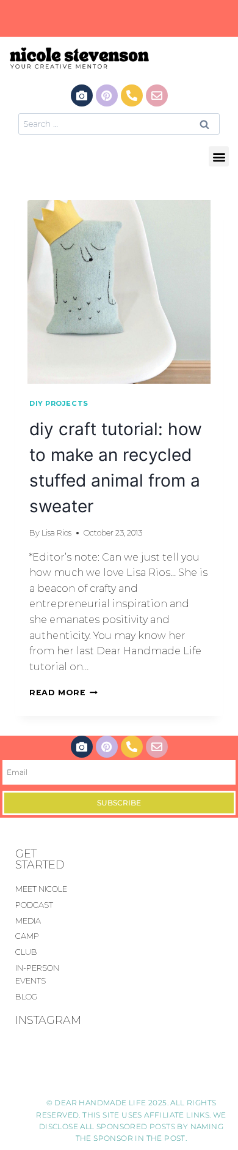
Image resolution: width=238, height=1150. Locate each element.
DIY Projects (58, 403)
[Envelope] (157, 95)
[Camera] (82, 95)
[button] (219, 156)
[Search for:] (119, 123)
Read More (63, 692)
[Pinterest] (107, 95)
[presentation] (119, 292)
